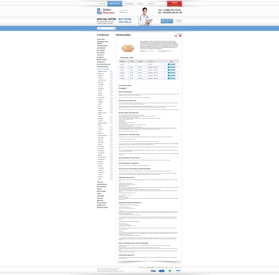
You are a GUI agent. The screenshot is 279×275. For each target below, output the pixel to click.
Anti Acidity (101, 39)
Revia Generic (102, 157)
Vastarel (100, 177)
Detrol (100, 91)
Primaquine (101, 150)
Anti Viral (100, 55)
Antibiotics (100, 57)
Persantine (101, 146)
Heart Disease (101, 186)
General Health (103, 69)
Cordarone (101, 84)
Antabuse (101, 75)
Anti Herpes (101, 52)
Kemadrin (101, 118)
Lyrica (99, 131)
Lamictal (100, 121)
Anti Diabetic (101, 48)
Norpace (100, 140)
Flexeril (100, 108)
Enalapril (100, 102)
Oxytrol (100, 144)
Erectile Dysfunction (104, 64)
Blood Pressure (102, 59)
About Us (102, 3)
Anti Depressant (102, 45)
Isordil (100, 116)
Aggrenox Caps (102, 71)
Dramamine (101, 97)
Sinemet (100, 161)
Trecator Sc (101, 172)
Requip (100, 155)
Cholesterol (101, 62)
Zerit (99, 179)
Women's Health (102, 207)
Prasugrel (101, 148)
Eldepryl (100, 99)
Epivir (99, 106)
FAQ (166, 267)
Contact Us (151, 3)
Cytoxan (100, 86)
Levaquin (100, 129)
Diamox (100, 93)
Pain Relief (100, 196)
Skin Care (100, 198)
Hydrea (100, 110)
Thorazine (101, 168)
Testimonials (129, 3)
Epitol (99, 104)
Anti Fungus (101, 50)
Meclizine (101, 133)
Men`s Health (101, 191)
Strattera (100, 163)
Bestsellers (115, 4)
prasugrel (169, 51)
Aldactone (101, 73)
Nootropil (101, 137)
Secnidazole (101, 159)
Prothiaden (101, 153)
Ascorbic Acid (102, 80)
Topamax (100, 170)
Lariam (100, 126)
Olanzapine (101, 142)
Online (109, 11)
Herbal (99, 189)
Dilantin (100, 95)
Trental (100, 174)
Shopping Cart (168, 21)
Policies (140, 3)
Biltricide (100, 82)
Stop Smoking (101, 203)
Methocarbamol (102, 135)
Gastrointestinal (102, 66)
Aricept (100, 78)
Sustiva (100, 166)
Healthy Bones (102, 184)
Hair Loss (100, 182)
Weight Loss (101, 205)
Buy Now (172, 64)
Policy (171, 267)
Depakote (101, 88)
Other (99, 193)
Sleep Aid (100, 200)
